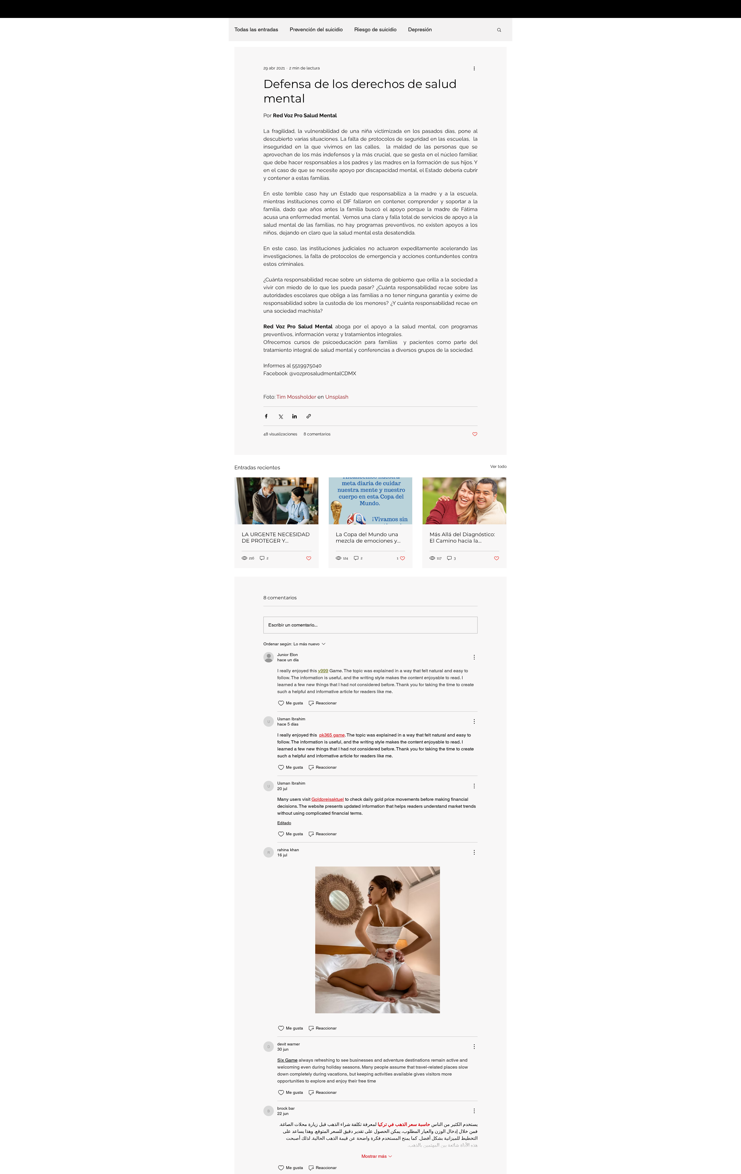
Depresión (420, 29)
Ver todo (498, 466)
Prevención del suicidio (316, 29)
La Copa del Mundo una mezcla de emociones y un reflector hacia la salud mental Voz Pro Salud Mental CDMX (369, 537)
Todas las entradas (256, 29)
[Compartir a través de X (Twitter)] (280, 416)
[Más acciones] (474, 68)
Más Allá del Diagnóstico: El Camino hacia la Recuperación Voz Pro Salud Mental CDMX (462, 537)
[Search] (506, 9)
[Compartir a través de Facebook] (266, 416)
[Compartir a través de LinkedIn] (294, 416)
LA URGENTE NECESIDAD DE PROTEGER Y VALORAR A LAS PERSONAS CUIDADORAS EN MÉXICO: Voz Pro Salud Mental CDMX (276, 537)
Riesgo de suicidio (375, 29)
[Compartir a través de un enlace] (308, 416)
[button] (499, 29)
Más (448, 29)
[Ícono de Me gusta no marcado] (281, 703)
